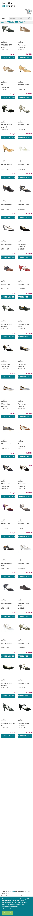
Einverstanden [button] (8, 913)
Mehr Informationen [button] (8, 909)
